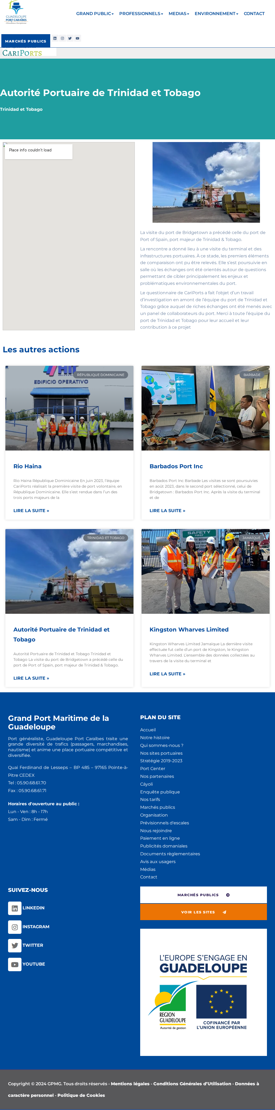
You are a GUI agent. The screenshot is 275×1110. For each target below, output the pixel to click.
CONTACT (254, 13)
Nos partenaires (157, 776)
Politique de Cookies (81, 1095)
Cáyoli (146, 784)
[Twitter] (70, 38)
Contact (148, 877)
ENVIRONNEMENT (215, 13)
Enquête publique (160, 792)
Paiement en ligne (160, 838)
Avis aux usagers (158, 861)
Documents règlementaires (170, 853)
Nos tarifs (150, 799)
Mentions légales (130, 1083)
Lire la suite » (31, 510)
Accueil (148, 729)
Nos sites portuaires (161, 753)
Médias (147, 869)
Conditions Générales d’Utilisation (192, 1083)
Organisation (154, 815)
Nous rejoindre (156, 830)
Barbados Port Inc (176, 466)
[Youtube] (77, 38)
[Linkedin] (55, 38)
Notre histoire (155, 737)
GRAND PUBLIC (93, 13)
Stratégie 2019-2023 (161, 760)
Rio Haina (27, 466)
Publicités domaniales (163, 846)
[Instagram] (62, 38)
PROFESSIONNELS (139, 13)
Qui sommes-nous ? (161, 745)
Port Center (152, 768)
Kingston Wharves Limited (189, 629)
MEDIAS (177, 13)
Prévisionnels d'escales (164, 822)
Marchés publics (157, 807)
